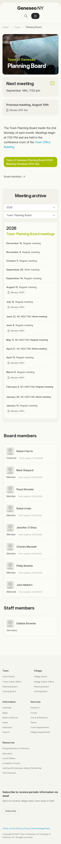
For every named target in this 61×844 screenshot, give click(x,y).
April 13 (20, 357)
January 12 (21, 405)
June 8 (19, 325)
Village (38, 670)
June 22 (26, 316)
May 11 (27, 339)
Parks (5, 722)
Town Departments (39, 727)
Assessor (35, 707)
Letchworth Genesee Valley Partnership (22, 768)
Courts (33, 713)
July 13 (19, 301)
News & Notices (10, 717)
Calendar (7, 707)
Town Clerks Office (12, 681)
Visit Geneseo (9, 773)
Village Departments (40, 732)
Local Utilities (9, 758)
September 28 (22, 269)
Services (35, 701)
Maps (5, 713)
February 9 (29, 386)
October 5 (21, 260)
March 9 (20, 372)
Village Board (40, 676)
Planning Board (10, 686)
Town (17, 27)
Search (6, 732)
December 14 (23, 243)
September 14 (23, 278)
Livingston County (11, 763)
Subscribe (10, 810)
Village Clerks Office (44, 681)
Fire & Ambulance (39, 717)
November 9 (23, 252)
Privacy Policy (23, 828)
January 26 (28, 396)
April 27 (26, 348)
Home (6, 27)
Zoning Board (9, 691)
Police (33, 722)
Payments (7, 727)
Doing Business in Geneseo (16, 748)
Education (7, 753)
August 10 (21, 287)
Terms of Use (9, 828)
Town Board (8, 676)
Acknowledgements (40, 828)
